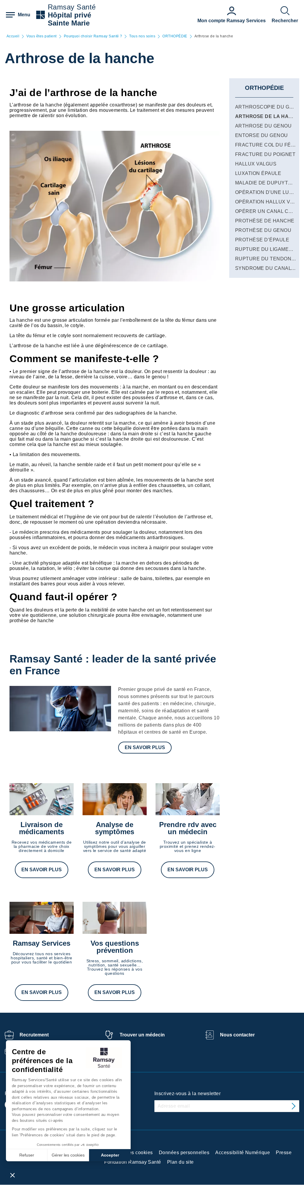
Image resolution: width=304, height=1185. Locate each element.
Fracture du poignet (265, 154)
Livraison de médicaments (41, 828)
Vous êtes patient (41, 36)
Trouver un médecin (142, 1034)
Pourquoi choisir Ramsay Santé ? (93, 36)
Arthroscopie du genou (269, 106)
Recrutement (34, 1034)
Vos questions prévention (115, 946)
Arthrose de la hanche (269, 116)
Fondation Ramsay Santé (132, 1162)
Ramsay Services (41, 943)
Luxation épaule (258, 173)
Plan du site (180, 1162)
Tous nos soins (142, 36)
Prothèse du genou (263, 230)
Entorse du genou (261, 135)
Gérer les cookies (68, 1155)
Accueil (13, 36)
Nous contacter (237, 1034)
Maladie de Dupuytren (267, 182)
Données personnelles (184, 1152)
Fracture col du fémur (268, 144)
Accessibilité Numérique (242, 1152)
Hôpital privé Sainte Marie (69, 19)
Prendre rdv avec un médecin (187, 828)
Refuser (26, 1155)
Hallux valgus (255, 163)
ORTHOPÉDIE (174, 36)
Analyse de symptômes (114, 828)
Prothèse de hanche (264, 220)
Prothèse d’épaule (262, 239)
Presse (284, 1152)
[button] (12, 1175)
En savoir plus (145, 747)
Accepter (110, 1155)
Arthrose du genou (263, 125)
